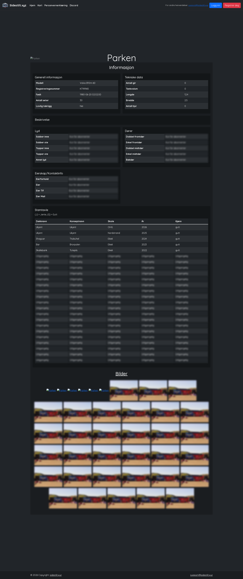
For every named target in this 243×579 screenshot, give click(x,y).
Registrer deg (232, 5)
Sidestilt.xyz (18, 5)
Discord (74, 5)
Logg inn (215, 5)
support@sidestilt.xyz (198, 5)
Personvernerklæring (56, 5)
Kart (40, 5)
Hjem (32, 5)
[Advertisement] (121, 32)
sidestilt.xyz (56, 575)
